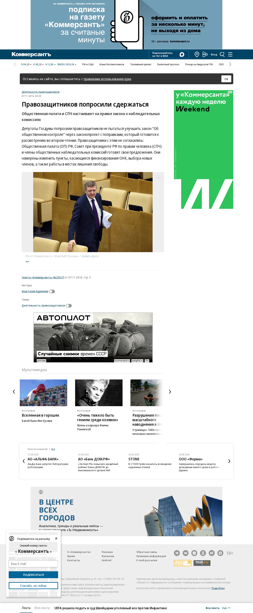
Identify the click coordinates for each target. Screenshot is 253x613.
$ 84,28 (25, 64)
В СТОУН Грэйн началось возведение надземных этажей (150, 465)
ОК (226, 79)
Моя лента (42, 608)
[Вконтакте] (186, 553)
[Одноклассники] (203, 553)
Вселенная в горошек (40, 415)
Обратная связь (146, 552)
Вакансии (108, 556)
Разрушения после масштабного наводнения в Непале (151, 420)
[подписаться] (53, 291)
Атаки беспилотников (111, 64)
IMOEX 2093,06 (66, 64)
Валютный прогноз (168, 64)
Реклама (107, 552)
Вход (214, 54)
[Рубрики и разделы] (230, 54)
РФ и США (87, 64)
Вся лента (212, 608)
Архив (71, 556)
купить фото (90, 256)
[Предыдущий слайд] (14, 392)
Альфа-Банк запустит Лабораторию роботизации (48, 465)
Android (106, 560)
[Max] (220, 553)
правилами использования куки (107, 79)
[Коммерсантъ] (31, 54)
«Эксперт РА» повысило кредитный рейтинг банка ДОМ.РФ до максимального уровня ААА (98, 467)
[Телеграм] (177, 553)
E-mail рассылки (146, 560)
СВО (221, 64)
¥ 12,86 (49, 64)
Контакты (73, 560)
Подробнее (218, 588)
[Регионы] (197, 54)
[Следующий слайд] (170, 392)
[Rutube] (212, 553)
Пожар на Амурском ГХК (199, 64)
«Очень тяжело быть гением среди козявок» (97, 417)
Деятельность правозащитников (40, 92)
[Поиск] (222, 54)
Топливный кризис (140, 64)
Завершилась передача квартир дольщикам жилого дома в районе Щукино (199, 467)
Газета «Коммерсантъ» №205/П (43, 277)
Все (53, 448)
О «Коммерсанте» (79, 552)
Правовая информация (151, 556)
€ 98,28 (37, 64)
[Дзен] (194, 553)
